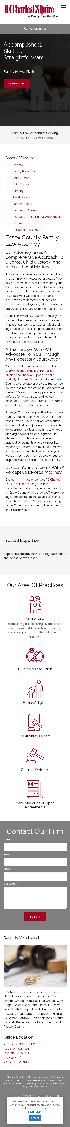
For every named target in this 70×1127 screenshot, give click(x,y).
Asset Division (22, 197)
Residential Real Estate (28, 229)
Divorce (18, 165)
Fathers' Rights (22, 204)
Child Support (22, 184)
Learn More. (35, 1111)
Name (8, 839)
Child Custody (22, 178)
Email (7, 869)
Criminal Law (21, 223)
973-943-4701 (20, 479)
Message (10, 884)
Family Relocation (24, 171)
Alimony (18, 191)
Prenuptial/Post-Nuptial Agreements (37, 216)
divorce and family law (24, 370)
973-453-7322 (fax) (16, 1061)
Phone (9, 854)
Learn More (16, 83)
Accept (35, 1118)
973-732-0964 (37, 29)
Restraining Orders (25, 210)
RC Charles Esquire (41, 316)
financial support (33, 375)
